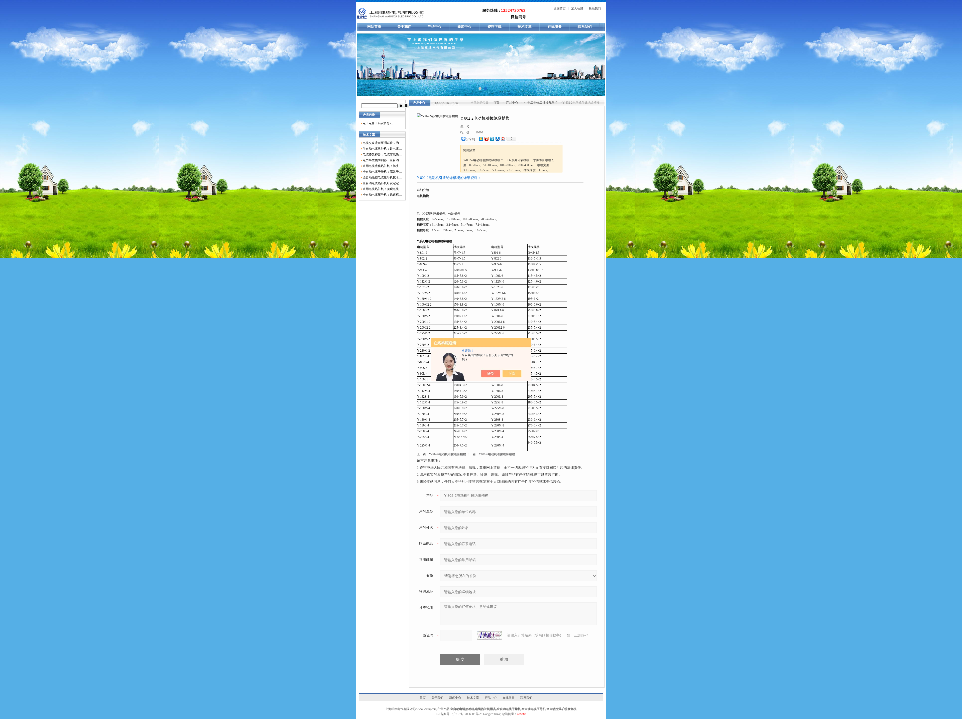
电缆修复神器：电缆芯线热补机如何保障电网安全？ (382, 154)
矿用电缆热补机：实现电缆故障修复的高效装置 (382, 189)
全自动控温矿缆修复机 (561, 709)
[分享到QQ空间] (481, 138)
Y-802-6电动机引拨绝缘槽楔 (447, 454)
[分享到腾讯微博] (492, 138)
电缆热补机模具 (485, 709)
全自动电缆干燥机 (509, 709)
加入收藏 (577, 8)
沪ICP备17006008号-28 (467, 714)
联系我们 (595, 8)
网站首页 (374, 27)
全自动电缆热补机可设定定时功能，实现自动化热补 (382, 183)
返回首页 (560, 8)
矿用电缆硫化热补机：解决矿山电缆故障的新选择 (382, 166)
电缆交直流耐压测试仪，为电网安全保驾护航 (382, 143)
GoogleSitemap (492, 714)
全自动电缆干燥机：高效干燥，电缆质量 (382, 171)
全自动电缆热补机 (462, 709)
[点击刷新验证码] (489, 635)
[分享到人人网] (497, 138)
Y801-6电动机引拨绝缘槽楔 (497, 454)
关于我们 (404, 27)
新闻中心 (464, 27)
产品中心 (434, 27)
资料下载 (495, 27)
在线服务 (555, 27)
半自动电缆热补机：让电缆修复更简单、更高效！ (382, 148)
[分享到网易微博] (503, 138)
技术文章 (525, 27)
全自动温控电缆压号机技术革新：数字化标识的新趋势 (382, 177)
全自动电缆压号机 (534, 709)
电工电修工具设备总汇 (378, 123)
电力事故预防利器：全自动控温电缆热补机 (382, 160)
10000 (479, 132)
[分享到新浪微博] (486, 138)
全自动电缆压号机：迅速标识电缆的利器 (382, 194)
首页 (496, 102)
